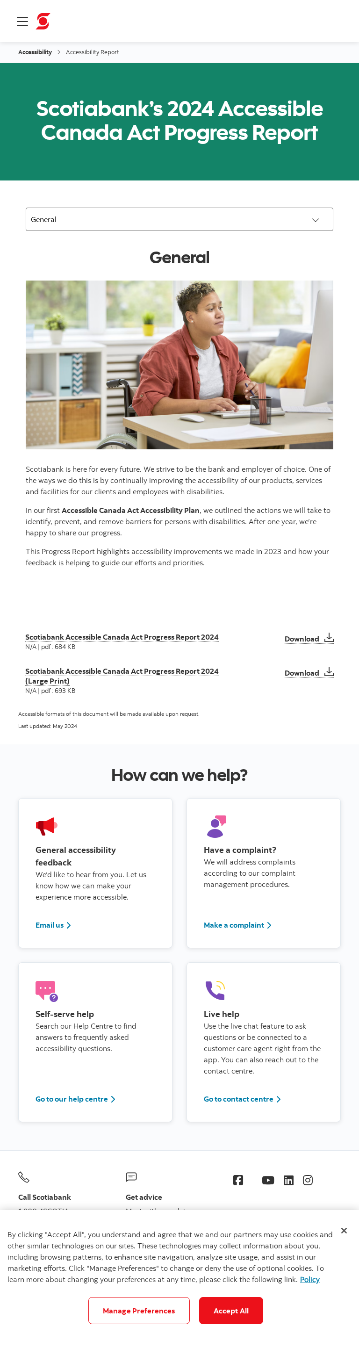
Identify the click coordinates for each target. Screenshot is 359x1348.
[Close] (344, 1230)
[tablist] (179, 219)
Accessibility (35, 52)
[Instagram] (308, 1180)
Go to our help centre (72, 1098)
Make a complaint (234, 925)
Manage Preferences (139, 1310)
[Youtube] (268, 1180)
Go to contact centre (243, 1098)
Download (309, 638)
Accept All (231, 1310)
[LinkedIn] (289, 1180)
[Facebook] (238, 1180)
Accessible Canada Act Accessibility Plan (131, 510)
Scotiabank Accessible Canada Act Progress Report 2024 (122, 637)
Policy (310, 1279)
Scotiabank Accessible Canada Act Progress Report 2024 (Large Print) (122, 675)
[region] (179, 1279)
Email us (50, 925)
